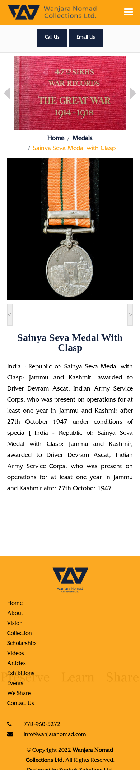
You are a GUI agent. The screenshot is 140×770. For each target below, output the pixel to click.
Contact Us (20, 704)
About (15, 614)
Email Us (85, 37)
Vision (15, 624)
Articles (16, 664)
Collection (19, 634)
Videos (15, 654)
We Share (19, 694)
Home (55, 139)
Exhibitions (20, 674)
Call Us (52, 37)
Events (15, 684)
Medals (83, 139)
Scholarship (21, 644)
